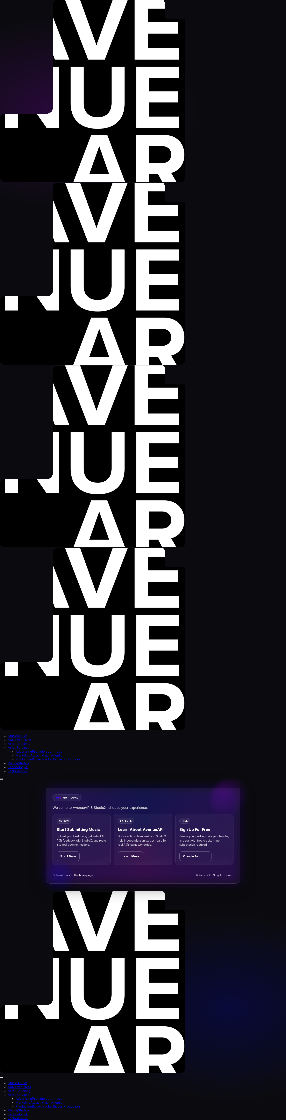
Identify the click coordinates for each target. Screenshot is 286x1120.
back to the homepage (78, 875)
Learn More (130, 856)
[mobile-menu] (1, 779)
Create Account (195, 856)
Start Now (68, 856)
